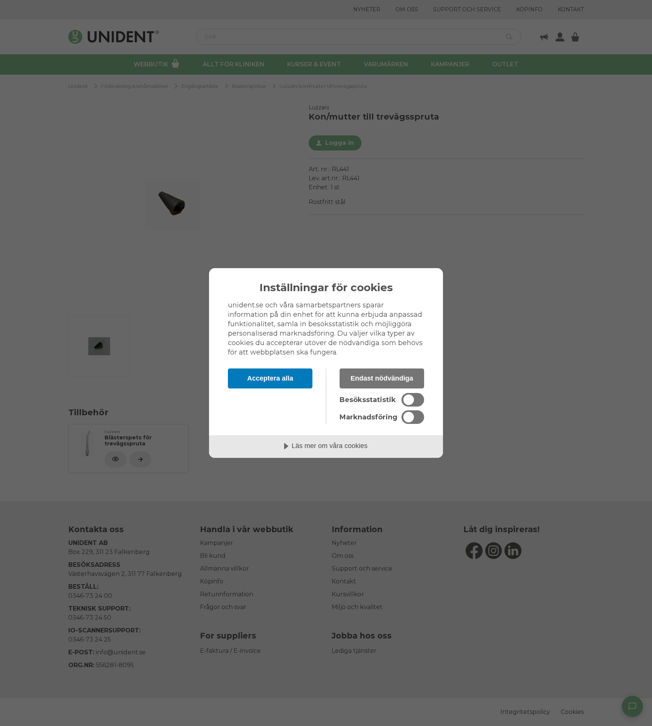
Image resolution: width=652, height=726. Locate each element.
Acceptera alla (270, 378)
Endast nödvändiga (382, 378)
